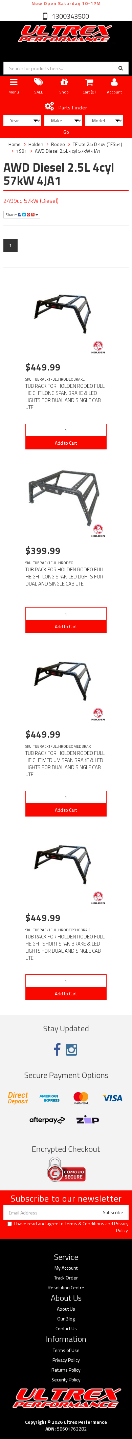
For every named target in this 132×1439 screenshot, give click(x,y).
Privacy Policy (121, 1227)
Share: (11, 214)
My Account (66, 1268)
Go (66, 131)
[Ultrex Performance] (64, 34)
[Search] (121, 68)
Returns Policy (66, 1370)
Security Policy (66, 1379)
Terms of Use (66, 1350)
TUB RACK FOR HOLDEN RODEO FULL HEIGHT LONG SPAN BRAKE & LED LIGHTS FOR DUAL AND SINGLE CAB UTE (65, 396)
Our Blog (66, 1318)
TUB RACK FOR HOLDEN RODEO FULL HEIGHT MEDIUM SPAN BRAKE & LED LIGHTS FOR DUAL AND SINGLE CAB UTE (65, 763)
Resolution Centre (66, 1287)
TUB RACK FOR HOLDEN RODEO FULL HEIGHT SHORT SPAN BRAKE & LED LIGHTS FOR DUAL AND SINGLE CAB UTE (65, 947)
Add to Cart (66, 442)
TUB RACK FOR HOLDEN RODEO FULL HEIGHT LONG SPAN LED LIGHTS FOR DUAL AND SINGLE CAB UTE (65, 577)
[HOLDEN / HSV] (98, 347)
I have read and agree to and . (71, 1227)
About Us (66, 1309)
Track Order (66, 1277)
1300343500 (69, 16)
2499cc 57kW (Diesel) (31, 200)
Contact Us (66, 1328)
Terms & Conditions (84, 1223)
